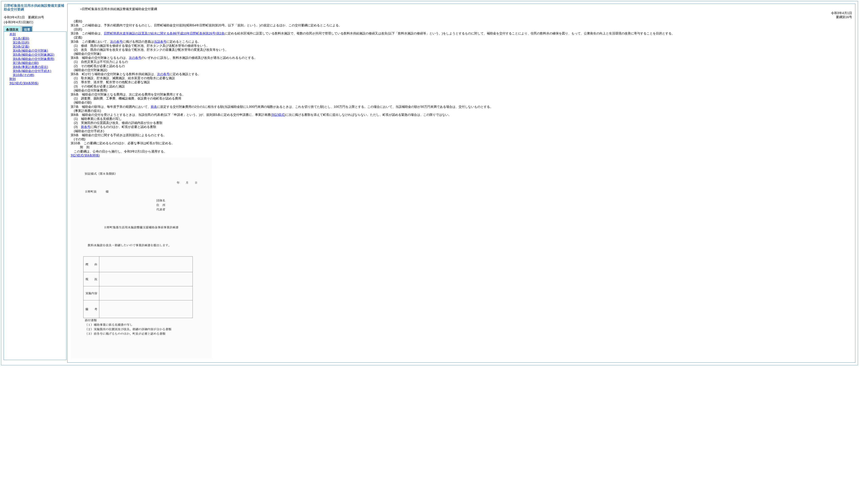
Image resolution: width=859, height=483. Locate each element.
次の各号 (116, 41)
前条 (154, 106)
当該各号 (160, 41)
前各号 (85, 127)
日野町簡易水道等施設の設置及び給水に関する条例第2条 (164, 33)
